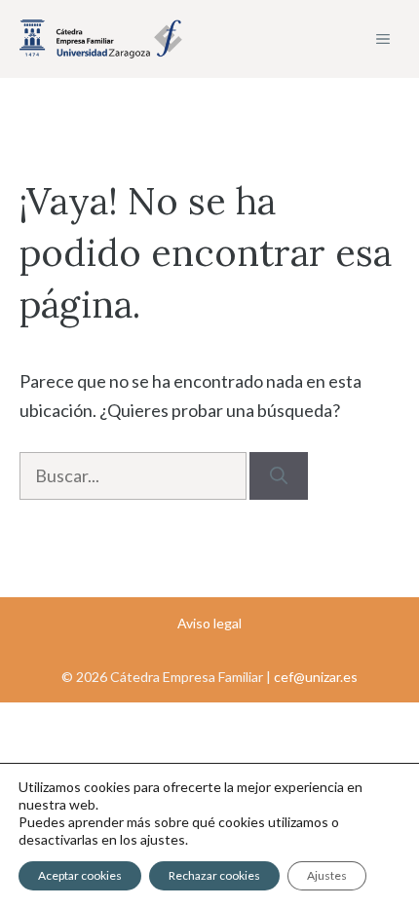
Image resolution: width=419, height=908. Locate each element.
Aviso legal (209, 623)
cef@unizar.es (316, 676)
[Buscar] (278, 476)
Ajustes (327, 875)
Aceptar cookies (80, 875)
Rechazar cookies (214, 875)
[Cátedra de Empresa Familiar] (100, 39)
